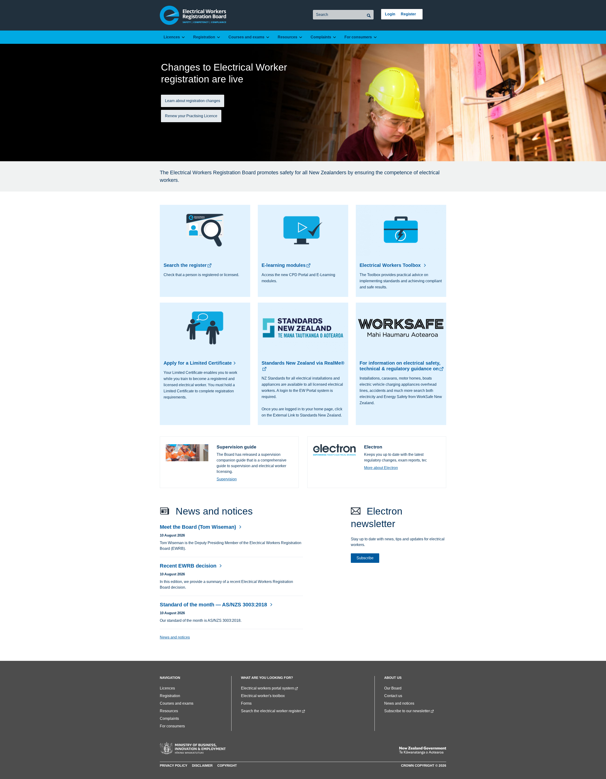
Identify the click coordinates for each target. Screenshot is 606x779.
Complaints (321, 37)
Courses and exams (246, 37)
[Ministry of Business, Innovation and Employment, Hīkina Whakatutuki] (193, 748)
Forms (246, 703)
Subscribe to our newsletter (407, 711)
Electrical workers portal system (267, 688)
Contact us (393, 696)
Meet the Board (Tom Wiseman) (198, 527)
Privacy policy (173, 765)
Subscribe (365, 558)
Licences (172, 37)
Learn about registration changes (192, 101)
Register (408, 14)
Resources (287, 37)
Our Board (392, 688)
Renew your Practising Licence (191, 116)
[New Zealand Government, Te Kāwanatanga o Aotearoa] (422, 750)
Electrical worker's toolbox (263, 696)
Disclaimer (202, 765)
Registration (204, 37)
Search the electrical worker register (271, 711)
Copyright (227, 765)
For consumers (358, 37)
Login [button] (390, 14)
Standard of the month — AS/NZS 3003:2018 (214, 605)
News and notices (175, 637)
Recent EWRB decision (189, 566)
